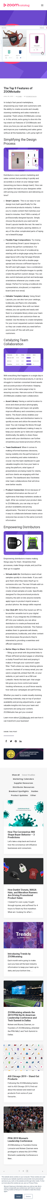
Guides (34, 791)
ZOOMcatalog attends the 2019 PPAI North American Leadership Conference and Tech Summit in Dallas (22, 1016)
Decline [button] (28, 1196)
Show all (16, 775)
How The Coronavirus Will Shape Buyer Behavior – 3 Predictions (21, 835)
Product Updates (19, 795)
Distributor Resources (23, 787)
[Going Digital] (23, 754)
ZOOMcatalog (31, 96)
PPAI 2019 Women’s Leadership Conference (20, 1139)
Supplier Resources (23, 783)
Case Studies (28, 775)
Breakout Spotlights (19, 791)
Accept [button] (18, 1196)
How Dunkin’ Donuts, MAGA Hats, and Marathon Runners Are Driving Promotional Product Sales (23, 893)
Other (19, 96)
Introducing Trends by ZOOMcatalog (19, 955)
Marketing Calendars (23, 779)
